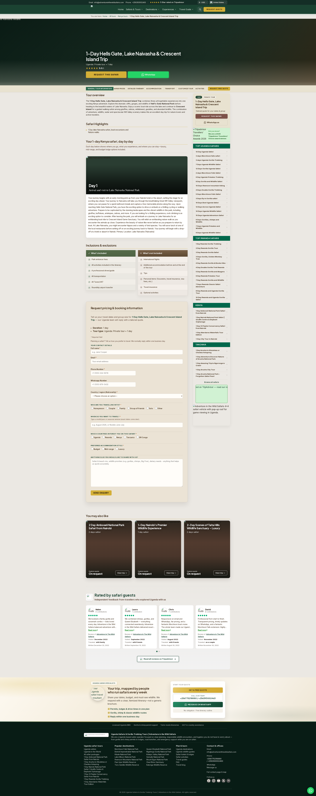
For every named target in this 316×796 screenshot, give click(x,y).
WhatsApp (150, 74)
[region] (158, 627)
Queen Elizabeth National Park (158, 749)
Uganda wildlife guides (185, 752)
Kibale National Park (123, 754)
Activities (200, 89)
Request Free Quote (219, 88)
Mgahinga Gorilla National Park (158, 752)
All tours (112, 16)
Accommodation (153, 89)
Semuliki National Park (155, 757)
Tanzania (201, 344)
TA (228, 780)
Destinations (151, 9)
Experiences (168, 9)
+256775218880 (214, 759)
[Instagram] (214, 781)
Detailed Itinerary (136, 89)
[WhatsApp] (310, 790)
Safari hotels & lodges (185, 754)
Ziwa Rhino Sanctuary (155, 762)
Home (121, 9)
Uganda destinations (184, 749)
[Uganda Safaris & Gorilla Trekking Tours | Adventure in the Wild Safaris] (96, 735)
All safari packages (91, 754)
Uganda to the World (92, 752)
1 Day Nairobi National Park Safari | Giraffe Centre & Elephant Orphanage (95, 769)
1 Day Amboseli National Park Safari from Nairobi (95, 758)
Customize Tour (185, 89)
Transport (170, 89)
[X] (224, 781)
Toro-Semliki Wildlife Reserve (127, 765)
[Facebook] (209, 781)
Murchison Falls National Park (126, 749)
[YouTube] (219, 781)
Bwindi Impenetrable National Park (128, 752)
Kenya (199, 305)
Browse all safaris (211, 382)
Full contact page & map (216, 772)
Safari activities (182, 757)
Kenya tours (123, 16)
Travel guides (181, 760)
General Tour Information (100, 89)
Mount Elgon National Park (157, 760)
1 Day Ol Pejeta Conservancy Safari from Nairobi (96, 775)
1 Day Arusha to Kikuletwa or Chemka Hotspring (95, 763)
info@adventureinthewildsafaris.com (109, 2)
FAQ (177, 762)
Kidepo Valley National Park (157, 754)
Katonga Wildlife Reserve (156, 765)
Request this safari (106, 74)
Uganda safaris (90, 749)
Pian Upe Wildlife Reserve (125, 762)
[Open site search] (200, 9)
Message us (212, 767)
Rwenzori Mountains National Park (128, 760)
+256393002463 (139, 2)
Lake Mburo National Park (125, 757)
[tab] (157, 651)
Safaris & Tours (133, 9)
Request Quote (214, 9)
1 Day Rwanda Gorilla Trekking (96, 779)
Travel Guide (185, 9)
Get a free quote (198, 690)
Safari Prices (119, 89)
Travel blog (180, 765)
